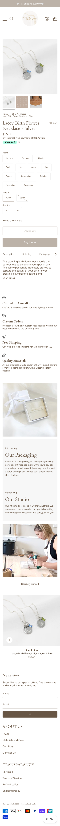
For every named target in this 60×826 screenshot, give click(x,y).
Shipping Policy (11, 790)
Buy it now (30, 242)
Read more (9, 278)
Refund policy (10, 784)
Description (8, 254)
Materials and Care (13, 740)
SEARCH (8, 771)
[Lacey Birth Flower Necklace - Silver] (9, 102)
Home (5, 114)
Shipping (26, 254)
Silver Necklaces (19, 114)
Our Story (8, 746)
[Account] (47, 18)
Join (30, 714)
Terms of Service (12, 778)
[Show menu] (5, 18)
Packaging (44, 254)
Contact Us (9, 752)
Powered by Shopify (28, 804)
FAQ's (6, 733)
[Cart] (55, 18)
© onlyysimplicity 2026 (11, 804)
